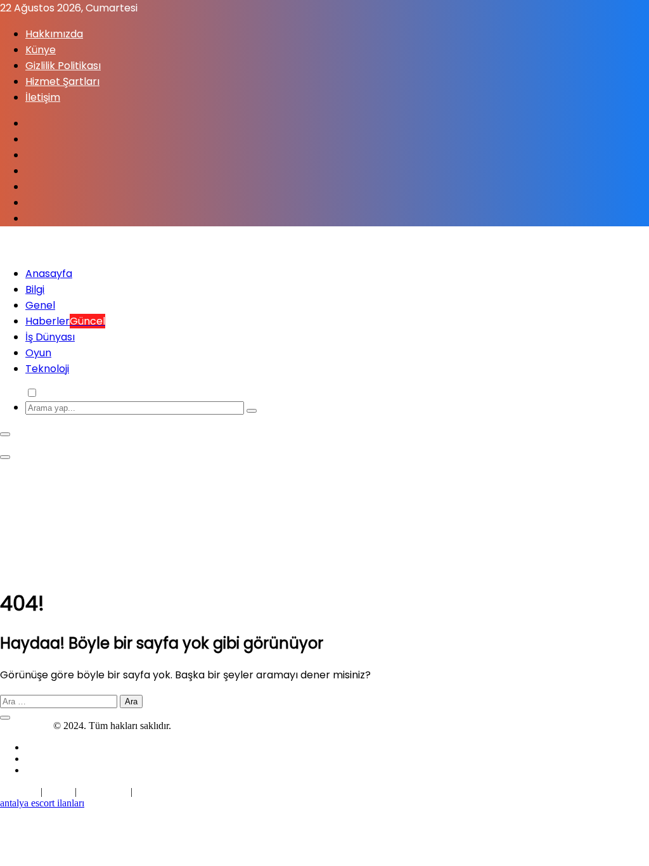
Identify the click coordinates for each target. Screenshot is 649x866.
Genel (40, 305)
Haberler (65, 321)
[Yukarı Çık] (5, 718)
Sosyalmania (25, 725)
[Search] (252, 411)
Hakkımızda (54, 34)
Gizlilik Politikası (63, 65)
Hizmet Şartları (62, 81)
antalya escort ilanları (42, 803)
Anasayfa (48, 273)
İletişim (42, 97)
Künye (40, 49)
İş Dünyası (50, 337)
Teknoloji (47, 368)
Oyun (38, 353)
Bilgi (34, 289)
